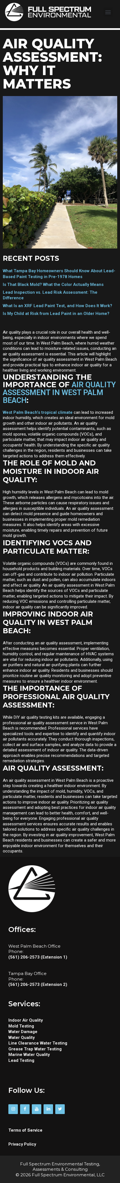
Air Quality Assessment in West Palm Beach (59, 392)
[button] (108, 11)
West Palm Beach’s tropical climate (38, 412)
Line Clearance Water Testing (37, 1043)
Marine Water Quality (29, 1054)
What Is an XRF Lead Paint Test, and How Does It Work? (57, 305)
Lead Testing (21, 1060)
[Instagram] (13, 1109)
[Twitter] (60, 1109)
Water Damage (22, 1031)
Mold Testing (21, 1026)
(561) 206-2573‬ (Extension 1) (37, 957)
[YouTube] (36, 1109)
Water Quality (21, 1037)
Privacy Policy (22, 1144)
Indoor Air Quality (25, 1020)
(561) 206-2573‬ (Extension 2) (37, 984)
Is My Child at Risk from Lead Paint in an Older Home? (56, 313)
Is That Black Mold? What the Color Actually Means (53, 284)
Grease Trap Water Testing (35, 1048)
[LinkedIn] (48, 1109)
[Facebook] (25, 1109)
